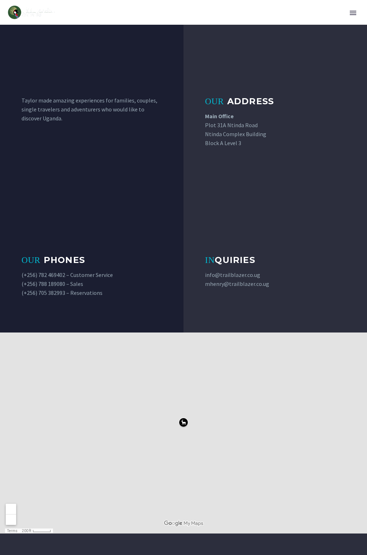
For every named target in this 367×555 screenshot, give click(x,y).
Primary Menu (353, 13)
